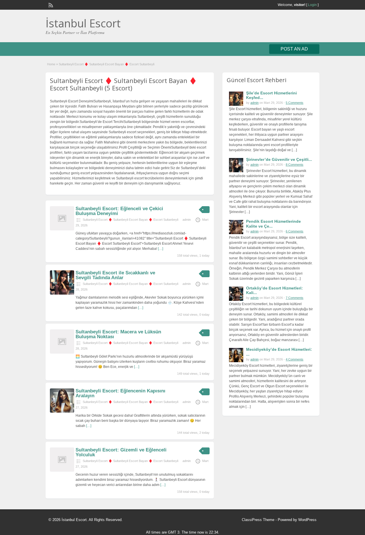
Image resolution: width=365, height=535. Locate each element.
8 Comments (294, 164)
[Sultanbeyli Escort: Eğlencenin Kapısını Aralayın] (62, 412)
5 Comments (294, 102)
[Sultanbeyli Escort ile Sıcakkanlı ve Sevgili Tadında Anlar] (62, 293)
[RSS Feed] (50, 4)
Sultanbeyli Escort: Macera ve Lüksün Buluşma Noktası (118, 334)
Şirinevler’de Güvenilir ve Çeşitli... (279, 159)
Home (51, 64)
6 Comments (294, 231)
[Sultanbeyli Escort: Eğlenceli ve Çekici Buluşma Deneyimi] (62, 229)
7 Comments (294, 297)
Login (312, 5)
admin (186, 219)
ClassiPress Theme (258, 520)
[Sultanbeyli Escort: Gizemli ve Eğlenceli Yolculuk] (62, 471)
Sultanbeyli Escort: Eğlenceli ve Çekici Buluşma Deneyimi (119, 211)
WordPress (307, 520)
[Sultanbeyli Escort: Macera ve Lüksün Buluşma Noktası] (62, 352)
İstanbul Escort (83, 23)
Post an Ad (294, 48)
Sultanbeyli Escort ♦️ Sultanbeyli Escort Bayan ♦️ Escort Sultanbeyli (130, 219)
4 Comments (294, 359)
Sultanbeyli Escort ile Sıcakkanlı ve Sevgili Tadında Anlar (115, 275)
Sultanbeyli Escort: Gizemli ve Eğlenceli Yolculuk (121, 452)
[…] (160, 249)
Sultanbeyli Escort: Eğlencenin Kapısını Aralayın (120, 393)
